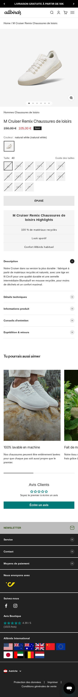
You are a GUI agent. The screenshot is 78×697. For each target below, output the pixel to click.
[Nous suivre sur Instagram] (15, 605)
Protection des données (27, 682)
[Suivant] (73, 4)
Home (7, 23)
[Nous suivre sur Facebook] (6, 605)
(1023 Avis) (10, 626)
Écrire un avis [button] (39, 505)
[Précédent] (4, 4)
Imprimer (53, 682)
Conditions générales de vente (39, 686)
